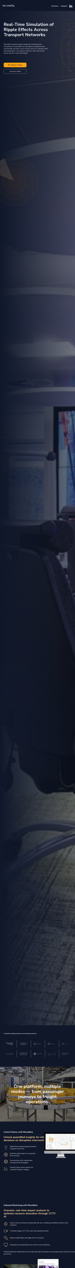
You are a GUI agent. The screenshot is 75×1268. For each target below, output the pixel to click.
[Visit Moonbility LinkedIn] (70, 6)
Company (64, 6)
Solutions (54, 6)
